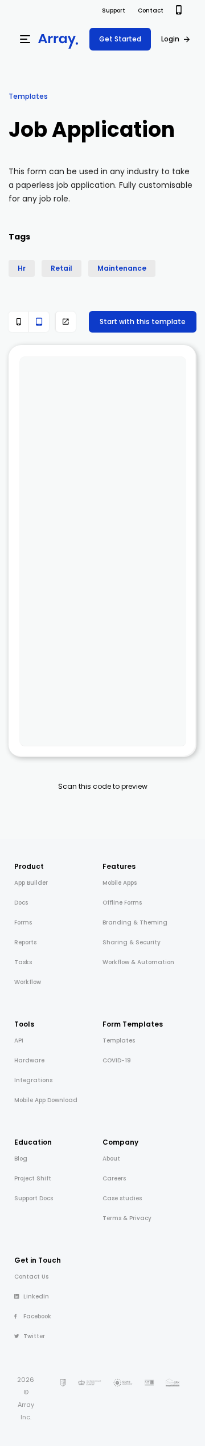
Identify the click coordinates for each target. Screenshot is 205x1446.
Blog (20, 1158)
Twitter (34, 1336)
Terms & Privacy (126, 1218)
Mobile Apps (119, 882)
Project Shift (32, 1178)
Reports (25, 942)
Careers (114, 1178)
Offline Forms (122, 902)
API (18, 1040)
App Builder (31, 882)
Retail (61, 268)
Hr (22, 268)
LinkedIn (36, 1296)
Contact (150, 10)
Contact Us (31, 1276)
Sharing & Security (131, 942)
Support (113, 10)
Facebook (37, 1316)
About (111, 1158)
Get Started (120, 39)
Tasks (23, 962)
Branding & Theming (134, 922)
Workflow (27, 982)
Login (170, 39)
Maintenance (121, 268)
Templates (28, 96)
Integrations (33, 1080)
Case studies (122, 1198)
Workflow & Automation (138, 962)
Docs (21, 902)
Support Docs (33, 1198)
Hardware (29, 1060)
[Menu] (25, 39)
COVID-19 (116, 1060)
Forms (23, 922)
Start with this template (143, 321)
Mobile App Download (45, 1100)
